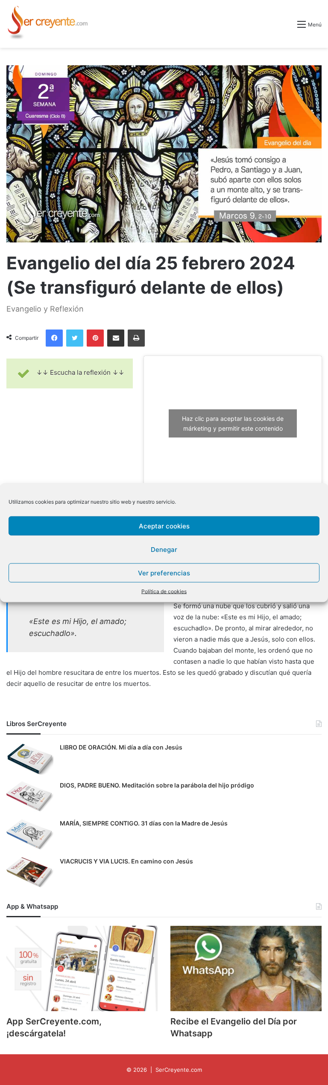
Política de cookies (164, 591)
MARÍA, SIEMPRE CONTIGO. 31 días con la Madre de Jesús (144, 823)
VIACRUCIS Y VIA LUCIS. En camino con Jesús (126, 861)
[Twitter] (74, 338)
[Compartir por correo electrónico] (115, 338)
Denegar (164, 549)
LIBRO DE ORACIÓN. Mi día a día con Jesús (121, 747)
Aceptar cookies (164, 526)
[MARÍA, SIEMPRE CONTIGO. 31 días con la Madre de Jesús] (29, 835)
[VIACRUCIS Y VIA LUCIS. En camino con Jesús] (29, 873)
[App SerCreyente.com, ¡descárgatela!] (82, 968)
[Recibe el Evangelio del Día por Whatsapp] (246, 968)
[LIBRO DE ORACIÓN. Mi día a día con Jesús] (29, 759)
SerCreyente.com (178, 1069)
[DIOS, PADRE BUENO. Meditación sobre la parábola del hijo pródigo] (29, 797)
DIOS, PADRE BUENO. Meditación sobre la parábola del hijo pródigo (157, 785)
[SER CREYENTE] (47, 24)
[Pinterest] (95, 338)
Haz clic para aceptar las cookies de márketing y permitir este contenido (233, 423)
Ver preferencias (164, 573)
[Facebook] (54, 338)
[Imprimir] (136, 338)
